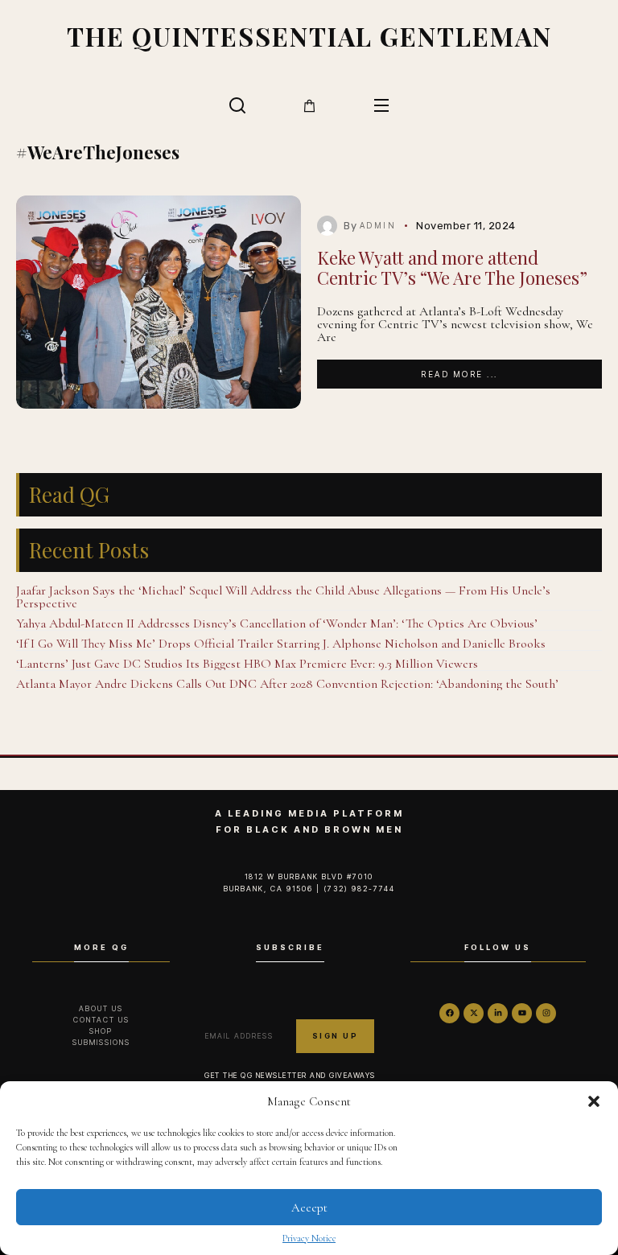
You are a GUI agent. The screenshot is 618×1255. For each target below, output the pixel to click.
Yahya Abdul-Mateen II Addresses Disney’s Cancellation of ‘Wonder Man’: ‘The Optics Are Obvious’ (277, 623)
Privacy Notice (309, 1238)
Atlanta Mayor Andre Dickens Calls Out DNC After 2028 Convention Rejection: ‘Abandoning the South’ (287, 683)
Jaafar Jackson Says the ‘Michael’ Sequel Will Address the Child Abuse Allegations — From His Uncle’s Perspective (283, 597)
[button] (594, 1101)
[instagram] (546, 1013)
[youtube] (522, 1013)
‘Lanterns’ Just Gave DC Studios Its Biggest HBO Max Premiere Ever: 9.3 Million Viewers (247, 663)
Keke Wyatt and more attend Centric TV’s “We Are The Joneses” (452, 267)
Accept (309, 1207)
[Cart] (309, 105)
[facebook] (449, 1013)
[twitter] (474, 1013)
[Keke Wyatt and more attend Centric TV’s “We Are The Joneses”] (158, 302)
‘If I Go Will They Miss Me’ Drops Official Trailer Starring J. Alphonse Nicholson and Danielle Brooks (281, 643)
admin (378, 225)
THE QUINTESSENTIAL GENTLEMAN (309, 36)
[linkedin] (498, 1013)
